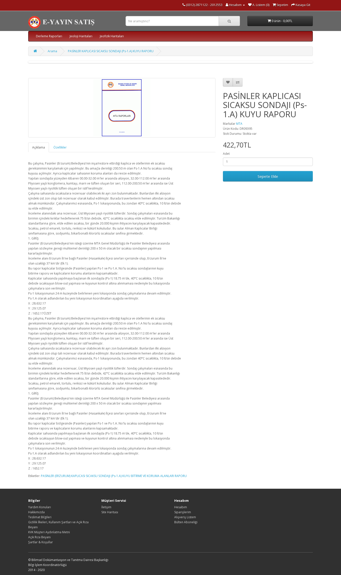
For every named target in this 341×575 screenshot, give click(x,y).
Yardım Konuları (39, 507)
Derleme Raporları (49, 36)
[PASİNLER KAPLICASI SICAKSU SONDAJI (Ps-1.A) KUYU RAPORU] (121, 108)
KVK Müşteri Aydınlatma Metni (49, 532)
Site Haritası (109, 512)
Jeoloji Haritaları (81, 36)
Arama (52, 51)
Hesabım (180, 507)
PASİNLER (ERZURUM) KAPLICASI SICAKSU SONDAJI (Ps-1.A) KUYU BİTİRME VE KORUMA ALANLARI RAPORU (114, 476)
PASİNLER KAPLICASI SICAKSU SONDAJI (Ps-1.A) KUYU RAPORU (111, 51)
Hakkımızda (36, 512)
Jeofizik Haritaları (112, 36)
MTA (239, 124)
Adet (226, 154)
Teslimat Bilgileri (39, 517)
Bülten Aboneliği (185, 522)
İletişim (106, 507)
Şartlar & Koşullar (40, 542)
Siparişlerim (182, 512)
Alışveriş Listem (185, 517)
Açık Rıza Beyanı (39, 537)
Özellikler (60, 147)
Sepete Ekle (268, 176)
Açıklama (38, 147)
